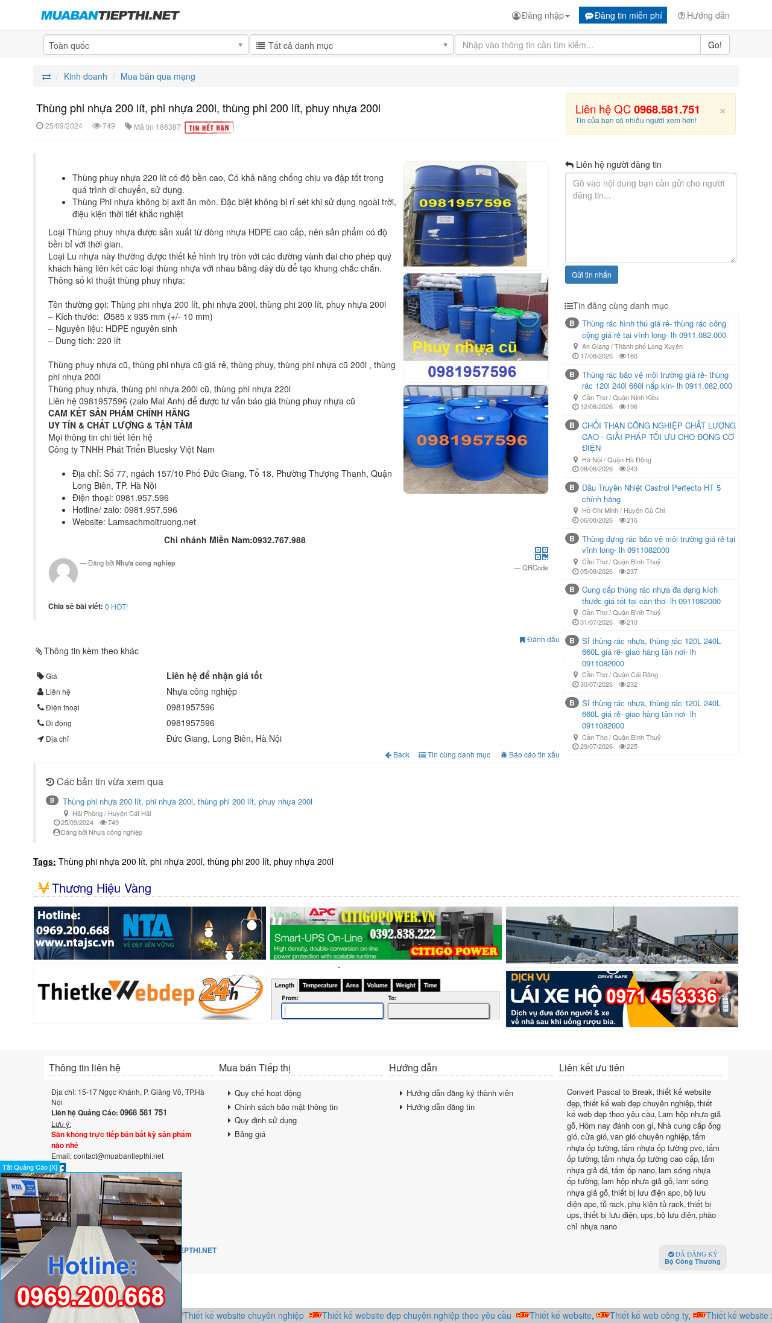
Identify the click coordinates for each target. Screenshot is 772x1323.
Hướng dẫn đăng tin (441, 1106)
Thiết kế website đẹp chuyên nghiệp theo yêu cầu (403, 1315)
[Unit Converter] (386, 993)
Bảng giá (250, 1134)
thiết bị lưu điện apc (646, 1192)
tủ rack (612, 1204)
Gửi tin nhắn (592, 274)
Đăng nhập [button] (543, 15)
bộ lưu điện (676, 1214)
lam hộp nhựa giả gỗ (636, 1181)
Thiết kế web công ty (635, 1315)
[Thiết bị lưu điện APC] (386, 933)
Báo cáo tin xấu (534, 754)
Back (401, 754)
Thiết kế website (547, 1315)
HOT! (119, 606)
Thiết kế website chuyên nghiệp (229, 1315)
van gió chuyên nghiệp (649, 1136)
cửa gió (594, 1136)
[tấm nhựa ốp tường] (150, 933)
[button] (541, 556)
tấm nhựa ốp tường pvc (662, 1147)
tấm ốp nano (633, 1170)
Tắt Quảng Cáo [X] (29, 1167)
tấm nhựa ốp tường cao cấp (649, 1158)
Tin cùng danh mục (458, 754)
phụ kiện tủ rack (656, 1204)
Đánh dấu (542, 639)
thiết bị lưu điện (610, 1214)
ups (647, 1214)
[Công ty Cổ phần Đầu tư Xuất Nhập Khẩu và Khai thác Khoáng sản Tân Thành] (622, 935)
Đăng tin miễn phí (628, 15)
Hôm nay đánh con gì (616, 1125)
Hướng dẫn (708, 15)
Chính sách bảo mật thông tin (286, 1106)
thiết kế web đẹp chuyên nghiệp (638, 1103)
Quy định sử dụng (266, 1120)
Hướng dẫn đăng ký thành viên (460, 1092)
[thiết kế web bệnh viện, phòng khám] (150, 993)
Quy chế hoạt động (268, 1092)
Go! (715, 45)
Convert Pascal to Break (610, 1091)
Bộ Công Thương (693, 1258)
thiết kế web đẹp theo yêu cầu (639, 1108)
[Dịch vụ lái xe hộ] (622, 999)
